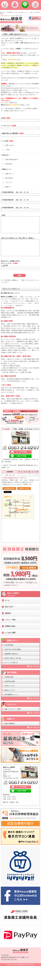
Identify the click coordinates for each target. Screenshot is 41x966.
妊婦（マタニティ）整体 (13, 709)
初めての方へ (9, 607)
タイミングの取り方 (11, 662)
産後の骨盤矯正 (10, 723)
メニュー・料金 (10, 619)
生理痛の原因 (9, 677)
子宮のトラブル (10, 686)
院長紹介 (8, 613)
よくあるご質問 (10, 632)
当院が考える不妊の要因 (13, 649)
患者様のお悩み (10, 626)
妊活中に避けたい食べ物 (13, 658)
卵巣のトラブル (10, 690)
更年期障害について (11, 694)
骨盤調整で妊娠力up (11, 654)
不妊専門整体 (9, 645)
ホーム (7, 600)
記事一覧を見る (34, 666)
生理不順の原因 (10, 681)
